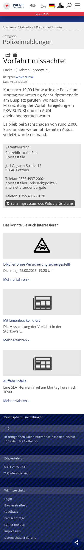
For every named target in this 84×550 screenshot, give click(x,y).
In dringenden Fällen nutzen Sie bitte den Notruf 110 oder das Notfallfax (39, 439)
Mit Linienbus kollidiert (21, 320)
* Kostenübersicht (17, 473)
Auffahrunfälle (14, 381)
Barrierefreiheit (15, 505)
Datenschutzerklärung (20, 537)
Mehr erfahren (15, 279)
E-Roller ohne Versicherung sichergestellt (36, 264)
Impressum (12, 531)
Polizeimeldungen (49, 26)
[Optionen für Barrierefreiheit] (42, 5)
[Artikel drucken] (14, 55)
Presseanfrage (14, 518)
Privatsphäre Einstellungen (23, 417)
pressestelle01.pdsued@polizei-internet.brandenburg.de (31, 185)
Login (8, 499)
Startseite (10, 26)
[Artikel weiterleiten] (7, 55)
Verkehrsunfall (25, 77)
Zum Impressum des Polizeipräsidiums (42, 203)
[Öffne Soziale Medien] (76, 542)
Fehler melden (14, 524)
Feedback (11, 511)
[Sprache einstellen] (51, 5)
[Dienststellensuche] (33, 5)
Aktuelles (26, 26)
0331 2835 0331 (15, 467)
